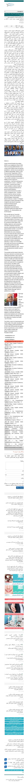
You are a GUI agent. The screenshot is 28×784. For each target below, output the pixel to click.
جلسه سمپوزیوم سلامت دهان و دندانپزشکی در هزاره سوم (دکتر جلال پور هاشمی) (14, 703)
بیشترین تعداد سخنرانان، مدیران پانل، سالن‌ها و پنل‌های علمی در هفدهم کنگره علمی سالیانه (15, 745)
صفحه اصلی (13, 19)
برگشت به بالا (21, 777)
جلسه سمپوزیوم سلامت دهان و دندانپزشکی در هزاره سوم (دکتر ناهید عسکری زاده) (14, 711)
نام (23, 470)
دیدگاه (22, 461)
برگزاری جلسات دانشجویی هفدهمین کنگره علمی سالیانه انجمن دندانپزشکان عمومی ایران (14, 751)
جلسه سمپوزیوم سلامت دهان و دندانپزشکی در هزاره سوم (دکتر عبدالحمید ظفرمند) (16, 688)
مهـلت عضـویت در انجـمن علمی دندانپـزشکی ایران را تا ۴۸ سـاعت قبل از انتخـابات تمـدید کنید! (14, 550)
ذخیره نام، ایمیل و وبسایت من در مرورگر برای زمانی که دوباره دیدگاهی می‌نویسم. (14, 484)
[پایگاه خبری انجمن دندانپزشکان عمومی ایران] (12, 4)
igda (11, 26)
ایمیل (22, 474)
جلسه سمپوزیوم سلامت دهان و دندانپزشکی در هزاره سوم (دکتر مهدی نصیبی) (14, 696)
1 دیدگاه (17, 27)
